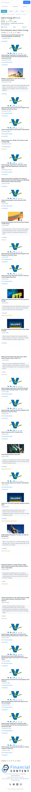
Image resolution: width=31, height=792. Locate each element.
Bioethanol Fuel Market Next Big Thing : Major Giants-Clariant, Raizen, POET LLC (14, 357)
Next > (18, 32)
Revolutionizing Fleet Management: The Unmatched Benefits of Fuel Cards (12, 35)
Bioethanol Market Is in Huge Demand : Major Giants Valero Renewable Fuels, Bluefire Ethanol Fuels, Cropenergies (14, 566)
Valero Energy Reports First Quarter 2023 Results (15, 483)
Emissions (6, 469)
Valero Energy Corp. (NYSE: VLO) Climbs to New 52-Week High (14, 141)
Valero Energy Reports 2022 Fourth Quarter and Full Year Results (14, 702)
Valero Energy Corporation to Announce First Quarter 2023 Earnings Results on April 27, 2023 (14, 634)
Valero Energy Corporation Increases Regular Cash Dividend (15, 680)
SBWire (4, 581)
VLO (18, 18)
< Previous (3, 32)
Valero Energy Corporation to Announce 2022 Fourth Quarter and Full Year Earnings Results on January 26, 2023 (14, 725)
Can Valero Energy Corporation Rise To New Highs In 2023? (15, 330)
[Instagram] (20, 784)
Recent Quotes (5, 6)
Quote (5, 27)
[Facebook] (13, 784)
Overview (4, 14)
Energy (6, 149)
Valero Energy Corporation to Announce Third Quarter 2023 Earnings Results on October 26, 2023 (14, 166)
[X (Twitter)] (10, 784)
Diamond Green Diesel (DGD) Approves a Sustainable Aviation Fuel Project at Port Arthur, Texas (14, 657)
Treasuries (24, 14)
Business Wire (5, 64)
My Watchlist (15, 6)
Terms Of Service (15, 780)
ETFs (16, 11)
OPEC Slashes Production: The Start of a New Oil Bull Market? (14, 535)
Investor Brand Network (6, 146)
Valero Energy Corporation (8, 62)
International (18, 14)
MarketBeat (5, 93)
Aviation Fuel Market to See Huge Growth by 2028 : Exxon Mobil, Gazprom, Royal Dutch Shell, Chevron (15, 599)
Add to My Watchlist (5, 24)
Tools (22, 11)
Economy (8, 550)
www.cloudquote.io (15, 775)
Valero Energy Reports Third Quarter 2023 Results (15, 129)
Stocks (10, 11)
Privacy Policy (24, 778)
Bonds (6, 315)
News (8, 14)
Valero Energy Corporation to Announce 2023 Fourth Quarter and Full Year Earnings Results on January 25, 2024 (14, 56)
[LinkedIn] (17, 784)
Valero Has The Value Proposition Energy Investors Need (15, 504)
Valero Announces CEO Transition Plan (12, 432)
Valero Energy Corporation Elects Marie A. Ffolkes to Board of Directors (15, 747)
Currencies (12, 14)
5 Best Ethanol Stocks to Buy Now (10, 454)
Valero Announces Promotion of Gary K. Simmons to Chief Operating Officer (15, 276)
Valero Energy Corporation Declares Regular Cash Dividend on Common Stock (15, 108)
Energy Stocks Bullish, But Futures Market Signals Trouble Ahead (15, 222)
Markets (4, 11)
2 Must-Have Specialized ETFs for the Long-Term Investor (15, 300)
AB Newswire (5, 41)
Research (24, 27)
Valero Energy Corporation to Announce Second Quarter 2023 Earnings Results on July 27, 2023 (14, 388)
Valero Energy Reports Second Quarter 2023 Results (13, 200)
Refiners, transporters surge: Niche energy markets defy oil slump (13, 79)
